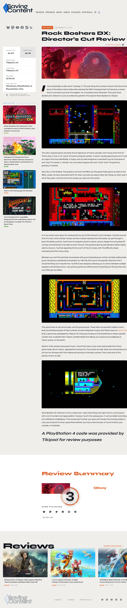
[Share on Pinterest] (75, 511)
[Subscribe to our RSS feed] (31, 27)
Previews (50, 12)
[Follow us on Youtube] (17, 27)
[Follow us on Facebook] (22, 27)
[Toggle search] (95, 12)
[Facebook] (116, 599)
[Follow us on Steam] (26, 27)
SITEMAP (71, 600)
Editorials (87, 12)
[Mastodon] (107, 599)
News (59, 12)
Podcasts (75, 12)
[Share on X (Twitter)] (56, 511)
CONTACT (58, 600)
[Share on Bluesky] (44, 511)
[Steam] (121, 599)
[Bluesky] (102, 599)
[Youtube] (111, 599)
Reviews (40, 12)
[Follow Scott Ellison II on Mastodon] (123, 45)
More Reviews (112, 546)
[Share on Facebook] (62, 511)
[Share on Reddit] (69, 511)
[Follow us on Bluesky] (8, 27)
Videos (66, 12)
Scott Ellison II (114, 45)
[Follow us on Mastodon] (12, 27)
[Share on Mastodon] (50, 511)
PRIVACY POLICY (86, 600)
